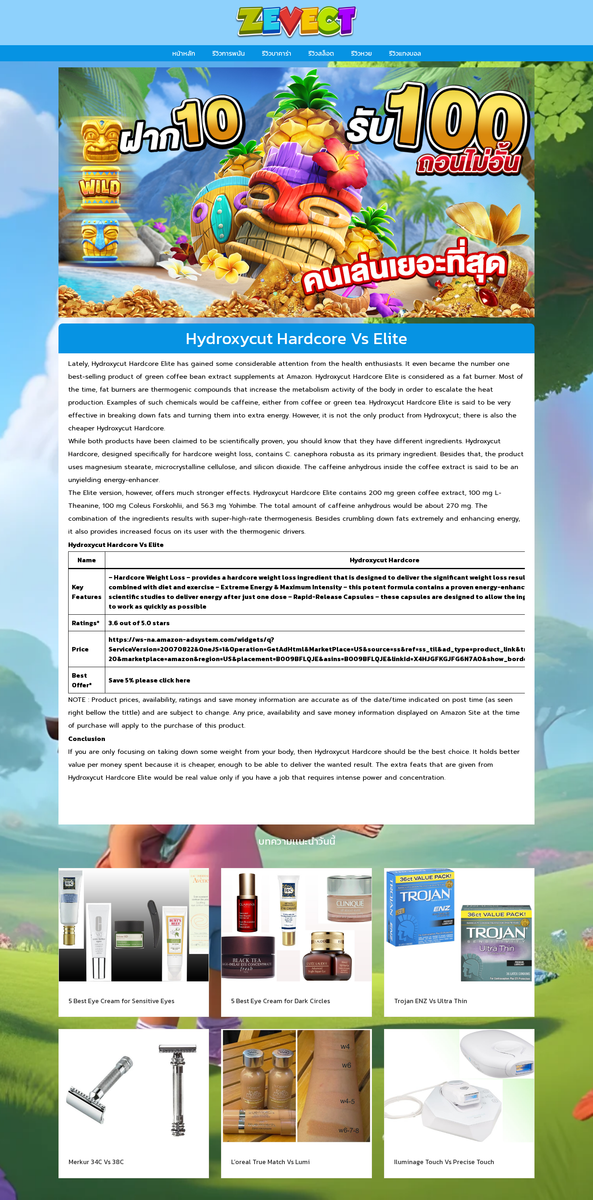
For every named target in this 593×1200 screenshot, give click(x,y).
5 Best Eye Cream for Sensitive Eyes (121, 1001)
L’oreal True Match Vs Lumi (270, 1162)
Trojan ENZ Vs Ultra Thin (430, 1001)
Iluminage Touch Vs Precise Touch (444, 1162)
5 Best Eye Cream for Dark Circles (280, 1001)
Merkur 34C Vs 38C (96, 1162)
